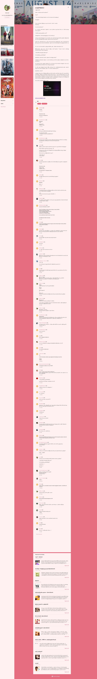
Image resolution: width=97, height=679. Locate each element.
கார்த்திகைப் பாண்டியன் (43, 260)
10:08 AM (40, 332)
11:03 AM (40, 367)
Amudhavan (41, 422)
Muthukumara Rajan (42, 205)
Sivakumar (41, 198)
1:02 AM (40, 500)
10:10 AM (40, 338)
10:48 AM (40, 361)
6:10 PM (40, 432)
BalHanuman (41, 188)
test (40, 268)
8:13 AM (40, 506)
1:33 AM (40, 531)
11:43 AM (40, 400)
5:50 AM (40, 519)
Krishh (40, 484)
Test (40, 522)
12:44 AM (40, 110)
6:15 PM (40, 439)
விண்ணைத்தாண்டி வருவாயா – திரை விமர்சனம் (44, 592)
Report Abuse (3, 106)
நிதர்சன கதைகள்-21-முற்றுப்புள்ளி (41, 604)
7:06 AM (40, 257)
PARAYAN (40, 107)
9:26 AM (40, 295)
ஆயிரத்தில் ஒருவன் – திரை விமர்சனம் (42, 627)
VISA (40, 370)
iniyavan (40, 229)
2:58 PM (40, 426)
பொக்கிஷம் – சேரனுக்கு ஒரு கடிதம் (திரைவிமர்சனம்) (45, 568)
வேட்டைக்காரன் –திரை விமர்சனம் (41, 616)
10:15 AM (40, 344)
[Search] (77, 2)
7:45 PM (40, 467)
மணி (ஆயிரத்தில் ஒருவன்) (43, 470)
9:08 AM (40, 265)
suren (40, 347)
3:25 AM (40, 195)
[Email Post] (37, 101)
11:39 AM (40, 388)
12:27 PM (40, 513)
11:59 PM (40, 488)
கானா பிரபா (41, 516)
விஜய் (40, 160)
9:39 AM (40, 319)
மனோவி (40, 129)
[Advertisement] (75, 20)
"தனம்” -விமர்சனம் (38, 557)
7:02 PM (40, 446)
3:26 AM (40, 202)
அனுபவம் (39, 103)
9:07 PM (40, 475)
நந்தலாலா (37, 580)
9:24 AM (40, 280)
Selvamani (41, 180)
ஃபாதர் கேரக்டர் (44, 103)
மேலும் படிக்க (67, 565)
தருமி (40, 457)
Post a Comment (39, 534)
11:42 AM (40, 394)
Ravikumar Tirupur (42, 341)
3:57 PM (40, 525)
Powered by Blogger (56, 676)
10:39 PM (40, 481)
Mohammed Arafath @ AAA (44, 364)
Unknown (40, 247)
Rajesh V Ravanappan (42, 322)
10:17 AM (40, 350)
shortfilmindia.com (42, 119)
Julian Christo (41, 353)
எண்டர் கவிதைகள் (38, 651)
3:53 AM (40, 226)
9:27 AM (40, 305)
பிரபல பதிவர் (41, 391)
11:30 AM (40, 382)
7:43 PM (40, 454)
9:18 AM (40, 272)
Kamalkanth (41, 403)
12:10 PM (40, 407)
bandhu (40, 174)
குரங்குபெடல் (41, 449)
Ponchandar (41, 429)
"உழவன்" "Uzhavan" (42, 478)
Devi (40, 335)
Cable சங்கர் (39, 2)
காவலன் (36, 663)
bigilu (40, 528)
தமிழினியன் (41, 253)
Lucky (40, 222)
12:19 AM (40, 494)
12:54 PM (40, 419)
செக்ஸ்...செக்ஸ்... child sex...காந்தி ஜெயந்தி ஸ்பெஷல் (45, 639)
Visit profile (7, 17)
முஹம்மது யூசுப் (41, 416)
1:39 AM (40, 157)
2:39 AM (40, 185)
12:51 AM (40, 126)
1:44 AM (40, 163)
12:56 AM (40, 135)
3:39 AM (40, 219)
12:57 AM (40, 142)
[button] (68, 7)
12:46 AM (40, 116)
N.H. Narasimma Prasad (43, 442)
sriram (40, 145)
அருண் (40, 509)
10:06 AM (40, 326)
